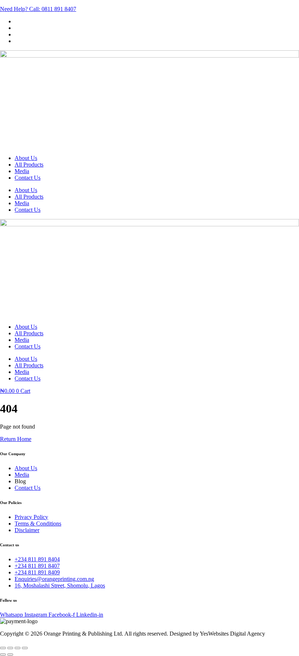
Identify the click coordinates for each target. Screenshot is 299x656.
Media (22, 171)
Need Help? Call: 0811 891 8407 (38, 9)
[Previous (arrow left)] (3, 654)
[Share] (17, 648)
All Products (29, 164)
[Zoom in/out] (3, 648)
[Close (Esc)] (25, 648)
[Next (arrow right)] (10, 654)
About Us (26, 158)
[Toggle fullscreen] (10, 648)
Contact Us (27, 178)
